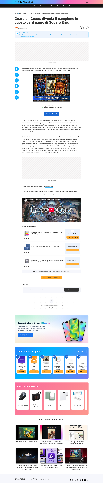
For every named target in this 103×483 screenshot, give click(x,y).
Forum (59, 6)
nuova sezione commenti (29, 36)
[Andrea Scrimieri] (16, 27)
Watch (42, 6)
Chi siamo (66, 478)
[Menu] (16, 2)
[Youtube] (75, 480)
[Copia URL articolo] (17, 97)
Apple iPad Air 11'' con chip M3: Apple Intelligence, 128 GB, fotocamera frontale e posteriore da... (47, 261)
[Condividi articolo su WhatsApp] (17, 92)
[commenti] (82, 27)
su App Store (53, 191)
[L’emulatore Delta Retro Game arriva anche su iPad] (51, 455)
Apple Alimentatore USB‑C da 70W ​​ (70, 366)
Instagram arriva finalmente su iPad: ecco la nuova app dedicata (51, 443)
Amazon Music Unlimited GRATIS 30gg (21, 366)
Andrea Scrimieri (22, 27)
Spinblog (35, 478)
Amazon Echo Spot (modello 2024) (46, 365)
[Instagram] (78, 480)
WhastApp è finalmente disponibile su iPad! (76, 443)
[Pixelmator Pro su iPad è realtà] (27, 432)
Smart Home (50, 6)
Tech (64, 6)
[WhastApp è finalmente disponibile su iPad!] (76, 432)
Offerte (70, 6)
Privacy (80, 478)
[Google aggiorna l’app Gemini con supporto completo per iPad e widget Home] (27, 455)
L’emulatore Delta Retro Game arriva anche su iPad (51, 466)
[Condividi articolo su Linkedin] (17, 80)
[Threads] (80, 480)
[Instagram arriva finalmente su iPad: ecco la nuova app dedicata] (51, 432)
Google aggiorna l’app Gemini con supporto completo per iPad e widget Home (27, 467)
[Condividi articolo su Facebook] (17, 69)
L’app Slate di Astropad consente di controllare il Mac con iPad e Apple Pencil (76, 467)
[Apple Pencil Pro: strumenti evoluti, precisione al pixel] (82, 359)
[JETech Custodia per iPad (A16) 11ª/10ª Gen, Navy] (26, 247)
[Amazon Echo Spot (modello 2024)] (46, 359)
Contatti (71, 478)
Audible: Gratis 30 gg (34, 365)
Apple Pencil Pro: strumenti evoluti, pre (83, 366)
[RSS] (87, 480)
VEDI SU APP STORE (51, 113)
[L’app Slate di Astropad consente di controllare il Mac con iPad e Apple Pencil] (76, 455)
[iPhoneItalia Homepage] (27, 2)
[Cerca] (18, 2)
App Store (25, 13)
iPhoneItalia (49, 186)
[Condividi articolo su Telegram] (17, 86)
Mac (28, 6)
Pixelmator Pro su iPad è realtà (26, 442)
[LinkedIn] (85, 480)
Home (16, 13)
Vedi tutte (80, 351)
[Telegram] (83, 480)
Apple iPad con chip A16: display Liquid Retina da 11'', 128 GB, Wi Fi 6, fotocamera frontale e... (47, 233)
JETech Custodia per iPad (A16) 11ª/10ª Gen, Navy (45, 246)
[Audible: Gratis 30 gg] (34, 359)
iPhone (17, 6)
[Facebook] (70, 480)
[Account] (87, 2)
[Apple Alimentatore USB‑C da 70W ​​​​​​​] (70, 359)
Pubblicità (85, 478)
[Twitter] (73, 480)
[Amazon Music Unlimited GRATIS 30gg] (21, 359)
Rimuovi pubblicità (51, 62)
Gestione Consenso (48, 479)
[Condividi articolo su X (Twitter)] (17, 75)
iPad (22, 6)
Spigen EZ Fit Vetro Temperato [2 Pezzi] (58, 366)
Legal (76, 478)
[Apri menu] (35, 2)
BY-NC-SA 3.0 (39, 479)
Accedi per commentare (71, 290)
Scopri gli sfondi (24, 334)
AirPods (35, 6)
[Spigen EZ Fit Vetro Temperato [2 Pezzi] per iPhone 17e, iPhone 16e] (58, 359)
